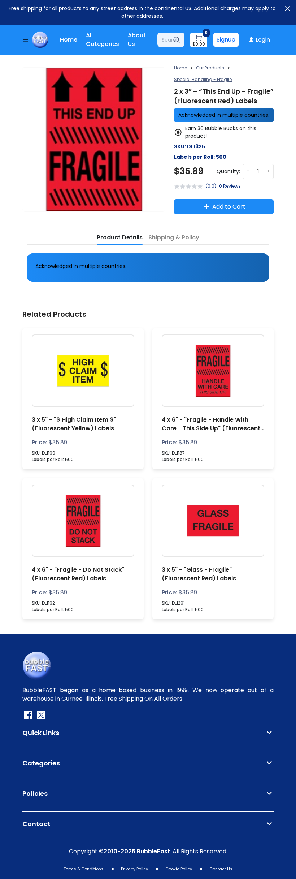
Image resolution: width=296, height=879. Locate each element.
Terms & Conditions (84, 869)
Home (68, 39)
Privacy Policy (134, 869)
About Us (137, 39)
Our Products (210, 68)
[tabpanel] (148, 266)
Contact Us (220, 869)
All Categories (102, 39)
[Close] (287, 8)
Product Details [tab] (120, 237)
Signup (226, 39)
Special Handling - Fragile (203, 79)
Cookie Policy (178, 869)
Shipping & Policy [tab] (173, 237)
